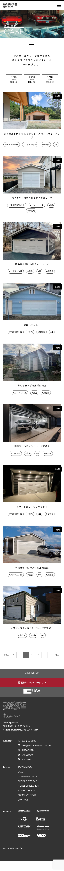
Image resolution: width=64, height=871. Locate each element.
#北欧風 (21, 635)
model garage (26, 790)
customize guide (28, 776)
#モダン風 (15, 453)
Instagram (28, 750)
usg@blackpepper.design (36, 745)
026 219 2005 (29, 741)
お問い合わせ (32, 673)
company (23, 795)
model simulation (28, 786)
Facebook (27, 755)
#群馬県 (31, 210)
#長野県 (49, 271)
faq (35, 781)
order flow (25, 781)
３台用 (50, 79)
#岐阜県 (45, 144)
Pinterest (27, 759)
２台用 (32, 79)
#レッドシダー (30, 144)
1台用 (14, 79)
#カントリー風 (11, 144)
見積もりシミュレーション (32, 682)
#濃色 (30, 271)
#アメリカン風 (15, 271)
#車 (56, 144)
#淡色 (51, 205)
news (33, 795)
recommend (25, 767)
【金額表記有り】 (17, 205)
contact (23, 800)
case (20, 772)
